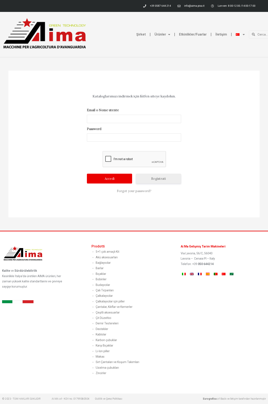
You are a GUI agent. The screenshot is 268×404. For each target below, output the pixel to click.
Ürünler (160, 34)
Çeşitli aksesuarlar (108, 312)
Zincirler (101, 373)
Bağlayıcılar (103, 262)
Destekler (102, 329)
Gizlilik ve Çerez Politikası (108, 398)
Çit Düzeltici (103, 318)
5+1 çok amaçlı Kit (107, 251)
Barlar (100, 268)
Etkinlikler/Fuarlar (193, 34)
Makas (100, 356)
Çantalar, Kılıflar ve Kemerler (114, 306)
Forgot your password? (134, 191)
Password (94, 129)
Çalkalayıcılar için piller (110, 301)
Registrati (158, 179)
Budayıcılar (103, 285)
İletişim (221, 34)
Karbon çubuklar (106, 340)
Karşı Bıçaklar (104, 345)
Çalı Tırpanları (105, 290)
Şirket (141, 34)
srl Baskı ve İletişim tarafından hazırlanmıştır (234, 398)
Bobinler (101, 279)
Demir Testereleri (107, 323)
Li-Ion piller (103, 351)
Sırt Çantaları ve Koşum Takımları (117, 362)
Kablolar (101, 334)
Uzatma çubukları (107, 367)
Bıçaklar (101, 273)
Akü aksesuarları (107, 257)
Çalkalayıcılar (104, 295)
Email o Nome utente (103, 110)
